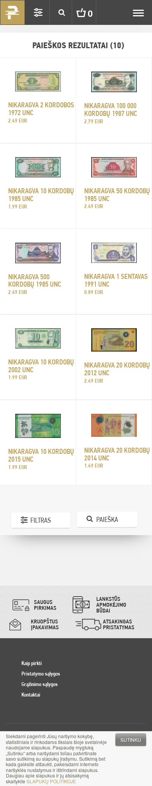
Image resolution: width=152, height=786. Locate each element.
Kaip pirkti (31, 663)
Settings (38, 12)
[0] (75, 12)
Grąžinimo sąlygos (39, 684)
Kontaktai (30, 694)
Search (61, 12)
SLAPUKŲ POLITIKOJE (51, 781)
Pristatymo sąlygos (40, 673)
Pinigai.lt (12, 12)
